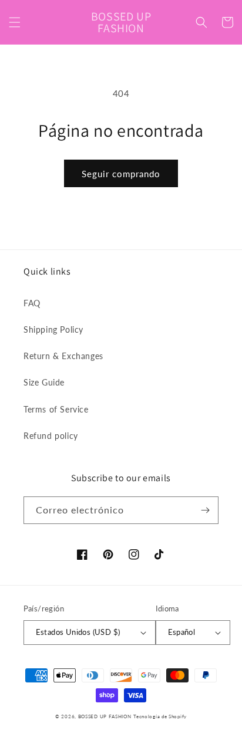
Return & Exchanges (63, 356)
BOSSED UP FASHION (105, 716)
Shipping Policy (53, 329)
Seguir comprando (121, 173)
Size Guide (44, 382)
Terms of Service (56, 409)
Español (182, 632)
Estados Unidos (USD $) (78, 632)
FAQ (32, 303)
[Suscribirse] (205, 510)
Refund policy (50, 436)
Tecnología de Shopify (160, 716)
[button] (15, 22)
